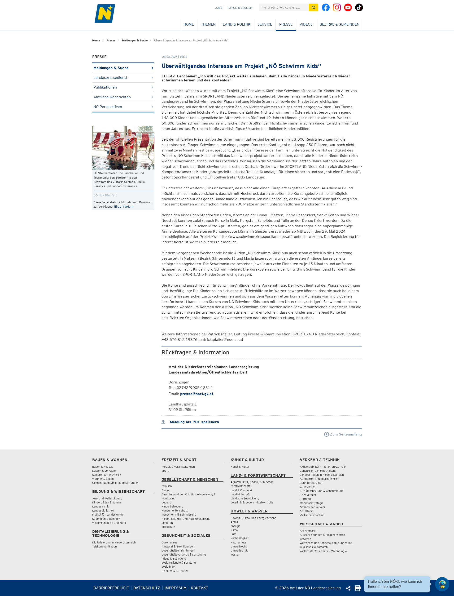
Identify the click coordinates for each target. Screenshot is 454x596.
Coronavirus (169, 542)
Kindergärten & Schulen (107, 502)
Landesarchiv (100, 506)
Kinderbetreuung (172, 506)
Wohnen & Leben (103, 478)
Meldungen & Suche (135, 40)
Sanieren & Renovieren (106, 474)
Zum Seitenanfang (345, 434)
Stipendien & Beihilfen (106, 518)
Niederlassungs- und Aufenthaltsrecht (186, 518)
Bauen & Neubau (102, 466)
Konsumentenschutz (175, 510)
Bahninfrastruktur (311, 483)
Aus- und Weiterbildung (107, 498)
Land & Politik (236, 24)
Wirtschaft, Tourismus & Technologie (323, 551)
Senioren (167, 523)
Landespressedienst (110, 77)
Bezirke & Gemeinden (339, 24)
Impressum (176, 588)
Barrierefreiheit (111, 588)
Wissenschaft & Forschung (109, 523)
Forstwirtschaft (240, 486)
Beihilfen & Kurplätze (175, 571)
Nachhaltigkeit (240, 538)
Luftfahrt (305, 499)
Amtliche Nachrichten (112, 97)
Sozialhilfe (168, 566)
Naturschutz (238, 542)
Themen (208, 24)
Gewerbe (305, 539)
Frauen (166, 490)
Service (265, 24)
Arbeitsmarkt (308, 531)
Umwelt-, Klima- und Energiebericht (253, 518)
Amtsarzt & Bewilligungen (178, 546)
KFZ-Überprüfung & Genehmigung (322, 491)
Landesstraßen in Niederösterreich (322, 474)
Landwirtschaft (240, 494)
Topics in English (239, 7)
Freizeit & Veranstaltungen (178, 466)
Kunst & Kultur (240, 466)
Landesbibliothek (103, 510)
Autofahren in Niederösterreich (319, 478)
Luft (233, 534)
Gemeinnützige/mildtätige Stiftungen (115, 483)
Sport (165, 470)
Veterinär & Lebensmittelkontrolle (252, 502)
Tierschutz (168, 527)
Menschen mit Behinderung (179, 514)
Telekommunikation (104, 546)
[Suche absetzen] (313, 7)
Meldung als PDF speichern (194, 422)
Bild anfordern (123, 206)
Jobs (218, 7)
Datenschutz (146, 588)
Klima (234, 530)
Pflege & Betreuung (174, 558)
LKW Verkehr (308, 495)
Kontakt (199, 588)
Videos (306, 24)
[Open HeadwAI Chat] (442, 584)
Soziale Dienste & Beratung (179, 562)
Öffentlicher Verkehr (312, 507)
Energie (235, 526)
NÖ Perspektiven (107, 106)
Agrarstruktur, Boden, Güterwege (252, 482)
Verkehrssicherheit (312, 515)
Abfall (234, 522)
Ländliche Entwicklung (245, 498)
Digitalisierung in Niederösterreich (114, 542)
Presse (285, 24)
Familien (167, 486)
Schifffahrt (306, 511)
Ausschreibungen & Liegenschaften (322, 535)
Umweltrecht (239, 546)
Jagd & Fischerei (241, 490)
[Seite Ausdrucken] (358, 589)
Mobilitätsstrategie (311, 503)
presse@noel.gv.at (196, 393)
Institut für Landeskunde (107, 514)
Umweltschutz (240, 550)
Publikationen (105, 87)
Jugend (166, 502)
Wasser (235, 554)
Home (188, 24)
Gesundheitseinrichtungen (178, 550)
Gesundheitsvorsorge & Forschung (184, 554)
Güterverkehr (308, 487)
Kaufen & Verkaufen (104, 470)
